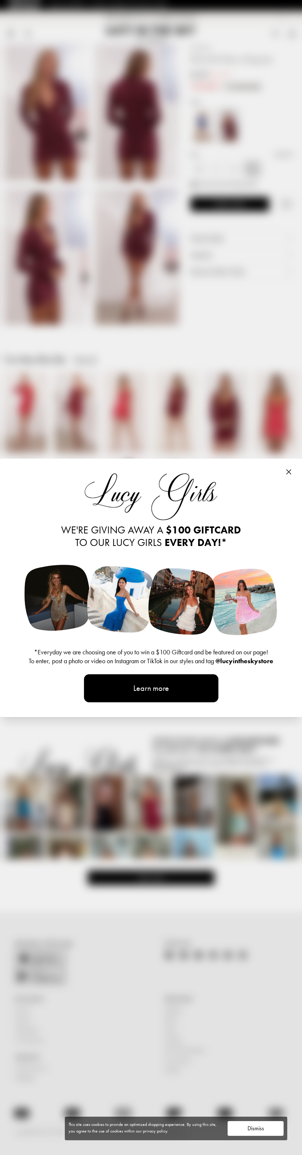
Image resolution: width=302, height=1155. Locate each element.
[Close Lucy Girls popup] (288, 471)
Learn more (151, 688)
